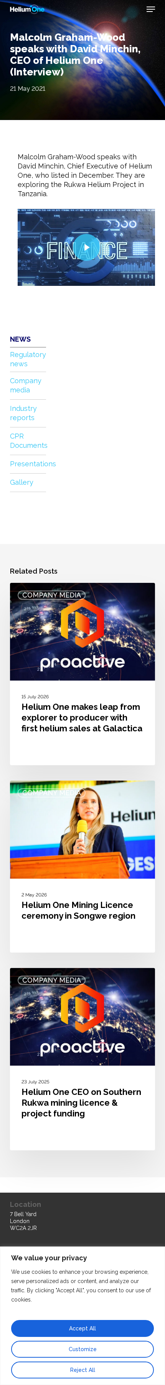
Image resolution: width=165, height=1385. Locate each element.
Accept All (82, 1328)
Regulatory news (28, 359)
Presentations (28, 464)
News (20, 339)
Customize (83, 1349)
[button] (151, 9)
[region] (82, 1315)
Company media (25, 385)
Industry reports (23, 413)
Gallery (21, 482)
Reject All (82, 1370)
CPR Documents (28, 440)
